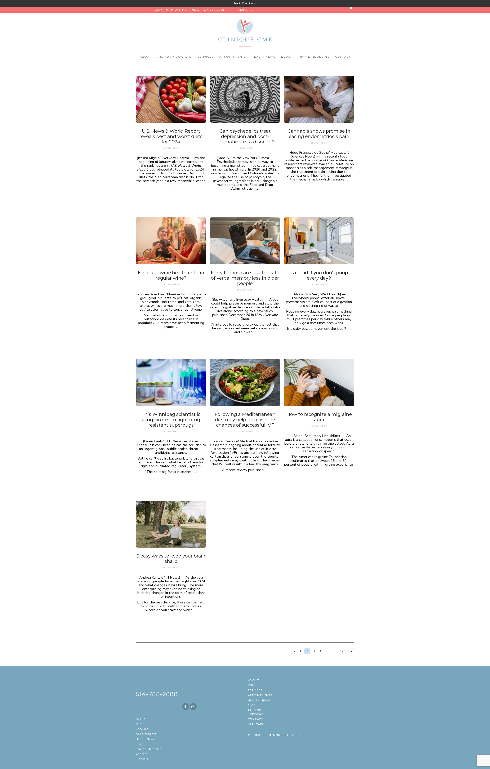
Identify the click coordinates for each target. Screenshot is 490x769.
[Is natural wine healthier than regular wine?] (171, 240)
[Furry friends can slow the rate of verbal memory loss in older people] (245, 240)
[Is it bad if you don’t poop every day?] (319, 240)
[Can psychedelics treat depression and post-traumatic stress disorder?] (245, 99)
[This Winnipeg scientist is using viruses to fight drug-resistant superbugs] (171, 382)
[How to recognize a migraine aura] (319, 382)
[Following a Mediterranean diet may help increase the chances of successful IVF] (245, 382)
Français (245, 10)
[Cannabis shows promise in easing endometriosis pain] (319, 99)
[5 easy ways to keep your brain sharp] (171, 524)
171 (343, 651)
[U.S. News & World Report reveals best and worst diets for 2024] (171, 99)
